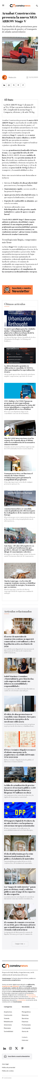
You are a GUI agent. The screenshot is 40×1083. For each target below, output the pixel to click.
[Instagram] (10, 1048)
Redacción (12, 77)
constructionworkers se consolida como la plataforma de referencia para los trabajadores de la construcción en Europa (19, 512)
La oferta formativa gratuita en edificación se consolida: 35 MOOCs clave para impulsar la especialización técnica (19, 369)
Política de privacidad (8, 1067)
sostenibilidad (21, 1000)
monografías (33, 996)
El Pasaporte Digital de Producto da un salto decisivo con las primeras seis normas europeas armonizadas (19, 823)
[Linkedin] (4, 85)
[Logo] (20, 5)
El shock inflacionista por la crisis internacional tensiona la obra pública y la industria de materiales (19, 856)
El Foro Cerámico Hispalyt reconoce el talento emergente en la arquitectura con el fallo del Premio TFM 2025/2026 (20, 753)
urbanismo (15, 986)
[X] (13, 85)
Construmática (30, 995)
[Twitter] (16, 1048)
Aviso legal (5, 1064)
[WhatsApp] (9, 85)
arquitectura (6, 986)
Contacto (24, 1037)
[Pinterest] (18, 85)
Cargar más (19, 944)
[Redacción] (5, 77)
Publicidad (25, 1040)
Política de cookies (8, 1071)
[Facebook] (23, 85)
